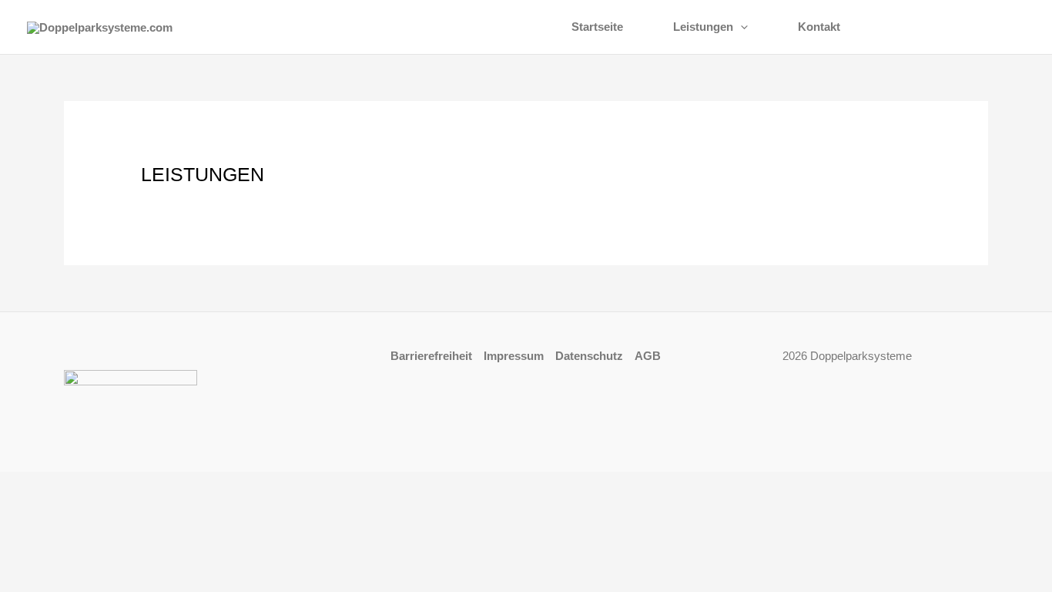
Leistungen (703, 26)
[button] (740, 27)
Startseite (597, 26)
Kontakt (819, 26)
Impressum (514, 355)
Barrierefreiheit (431, 355)
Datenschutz (589, 355)
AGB (648, 355)
